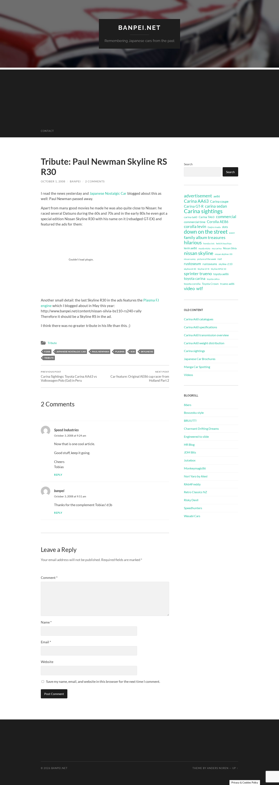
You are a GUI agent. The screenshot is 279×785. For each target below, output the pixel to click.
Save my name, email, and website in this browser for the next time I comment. (103, 681)
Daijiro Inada (214, 227)
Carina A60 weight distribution (204, 343)
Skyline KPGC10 (218, 269)
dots (225, 227)
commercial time (194, 222)
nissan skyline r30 (223, 254)
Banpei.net (139, 27)
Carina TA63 (206, 217)
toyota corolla (192, 283)
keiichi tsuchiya (223, 243)
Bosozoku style (194, 412)
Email (46, 642)
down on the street (206, 231)
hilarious (193, 242)
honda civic (209, 243)
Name (46, 622)
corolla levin (195, 226)
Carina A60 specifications (200, 327)
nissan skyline (198, 253)
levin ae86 (190, 248)
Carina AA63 (196, 201)
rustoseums (210, 264)
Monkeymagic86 (195, 468)
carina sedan (216, 206)
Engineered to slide (196, 436)
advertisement (198, 196)
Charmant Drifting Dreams (201, 428)
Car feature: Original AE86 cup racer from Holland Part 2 (139, 376)
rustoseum (192, 264)
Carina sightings (203, 211)
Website (47, 662)
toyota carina (194, 278)
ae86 (217, 196)
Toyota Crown (210, 283)
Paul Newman (100, 351)
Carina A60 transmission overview (206, 335)
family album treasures (204, 237)
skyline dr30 (190, 268)
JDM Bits (190, 452)
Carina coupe (219, 201)
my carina (216, 248)
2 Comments (95, 181)
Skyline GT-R (203, 269)
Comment (49, 577)
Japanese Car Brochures (199, 359)
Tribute (52, 343)
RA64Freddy (192, 484)
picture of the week (206, 259)
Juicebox (189, 460)
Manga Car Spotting (197, 367)
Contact (47, 130)
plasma (120, 351)
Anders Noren (218, 768)
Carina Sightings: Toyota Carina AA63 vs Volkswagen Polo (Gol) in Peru (69, 376)
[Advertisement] (139, 96)
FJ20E (47, 351)
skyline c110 (225, 264)
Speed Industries (66, 430)
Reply (58, 474)
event (232, 233)
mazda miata (204, 248)
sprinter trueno (198, 273)
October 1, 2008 (53, 181)
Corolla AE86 (217, 221)
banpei (75, 181)
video (189, 288)
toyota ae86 (221, 274)
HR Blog (189, 444)
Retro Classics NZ (195, 492)
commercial (226, 216)
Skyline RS (147, 351)
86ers (187, 405)
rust (220, 258)
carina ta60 (190, 217)
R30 (133, 351)
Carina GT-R (193, 206)
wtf (199, 288)
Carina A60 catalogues (198, 319)
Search (188, 164)
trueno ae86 (227, 283)
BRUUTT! (190, 420)
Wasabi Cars (192, 516)
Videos (188, 375)
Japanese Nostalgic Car (108, 193)
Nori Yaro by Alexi (195, 476)
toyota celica (213, 279)
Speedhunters (193, 508)
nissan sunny (190, 259)
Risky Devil (191, 500)
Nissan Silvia (230, 248)
